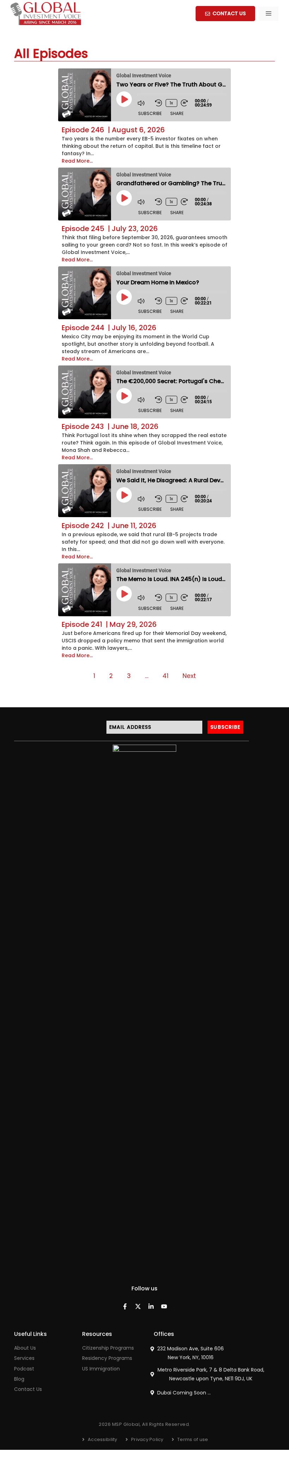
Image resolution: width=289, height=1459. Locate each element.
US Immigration (101, 1368)
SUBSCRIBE (225, 727)
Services (24, 1358)
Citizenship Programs (108, 1347)
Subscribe (150, 113)
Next (189, 676)
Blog (19, 1378)
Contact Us (28, 1389)
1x (171, 103)
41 (165, 676)
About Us (25, 1347)
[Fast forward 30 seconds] (188, 103)
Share (177, 113)
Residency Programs (107, 1358)
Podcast (24, 1368)
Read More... (77, 160)
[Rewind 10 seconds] (158, 103)
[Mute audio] (144, 103)
